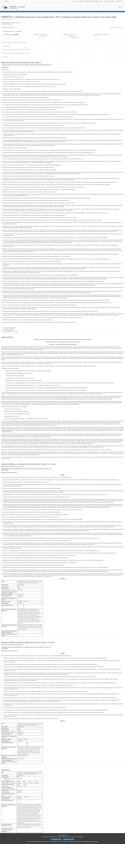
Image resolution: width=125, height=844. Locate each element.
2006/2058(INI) (10, 27)
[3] (38, 81)
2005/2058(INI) (5, 470)
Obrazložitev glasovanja (74, 37)
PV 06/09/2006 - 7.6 (73, 34)
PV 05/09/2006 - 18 (43, 34)
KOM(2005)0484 (68, 72)
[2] (58, 79)
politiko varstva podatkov (74, 841)
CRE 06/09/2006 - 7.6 (73, 36)
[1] (23, 76)
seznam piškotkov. (95, 841)
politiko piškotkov (85, 841)
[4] (54, 86)
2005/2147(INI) (51, 86)
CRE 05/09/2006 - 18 (43, 36)
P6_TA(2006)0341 (106, 34)
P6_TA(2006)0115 (15, 331)
